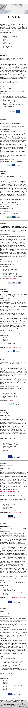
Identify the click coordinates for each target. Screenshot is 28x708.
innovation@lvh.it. (22, 30)
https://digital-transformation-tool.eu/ (18, 597)
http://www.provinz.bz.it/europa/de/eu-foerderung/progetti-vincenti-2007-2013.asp (10, 492)
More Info (21, 706)
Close (26, 706)
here (4, 213)
